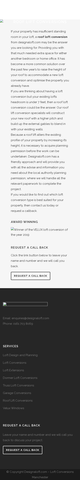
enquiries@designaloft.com (30, 318)
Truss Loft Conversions (18, 385)
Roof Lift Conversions (17, 400)
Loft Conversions (14, 362)
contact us (38, 205)
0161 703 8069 (23, 323)
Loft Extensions (13, 370)
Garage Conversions (17, 393)
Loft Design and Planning (20, 355)
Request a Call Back (30, 275)
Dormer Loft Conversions (20, 378)
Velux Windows (13, 408)
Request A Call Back (22, 450)
